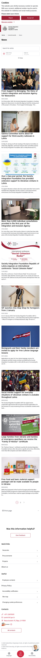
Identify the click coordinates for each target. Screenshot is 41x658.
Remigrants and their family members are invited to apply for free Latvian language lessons (20, 350)
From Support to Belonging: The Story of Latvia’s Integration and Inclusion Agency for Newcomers (19, 93)
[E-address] (5, 624)
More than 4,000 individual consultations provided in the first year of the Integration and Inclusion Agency (19, 223)
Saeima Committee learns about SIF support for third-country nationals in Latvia (17, 136)
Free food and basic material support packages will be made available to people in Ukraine (20, 481)
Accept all (30, 18)
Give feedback (20, 535)
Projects (5, 561)
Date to (26, 53)
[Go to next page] (23, 502)
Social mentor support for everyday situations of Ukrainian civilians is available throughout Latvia (20, 394)
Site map (5, 597)
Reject (11, 18)
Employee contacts (8, 580)
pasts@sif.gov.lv (9, 617)
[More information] (11, 624)
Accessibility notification (10, 591)
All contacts (11, 630)
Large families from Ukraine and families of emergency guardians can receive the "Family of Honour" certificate (19, 439)
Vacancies (5, 550)
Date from (9, 53)
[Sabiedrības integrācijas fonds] (18, 30)
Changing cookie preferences (12, 602)
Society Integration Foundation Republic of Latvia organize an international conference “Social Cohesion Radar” (20, 266)
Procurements (7, 556)
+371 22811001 (9, 614)
